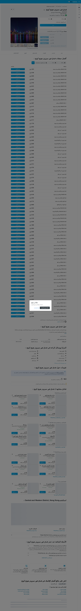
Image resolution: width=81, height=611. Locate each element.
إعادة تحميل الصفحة (44, 307)
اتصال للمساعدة (36, 307)
